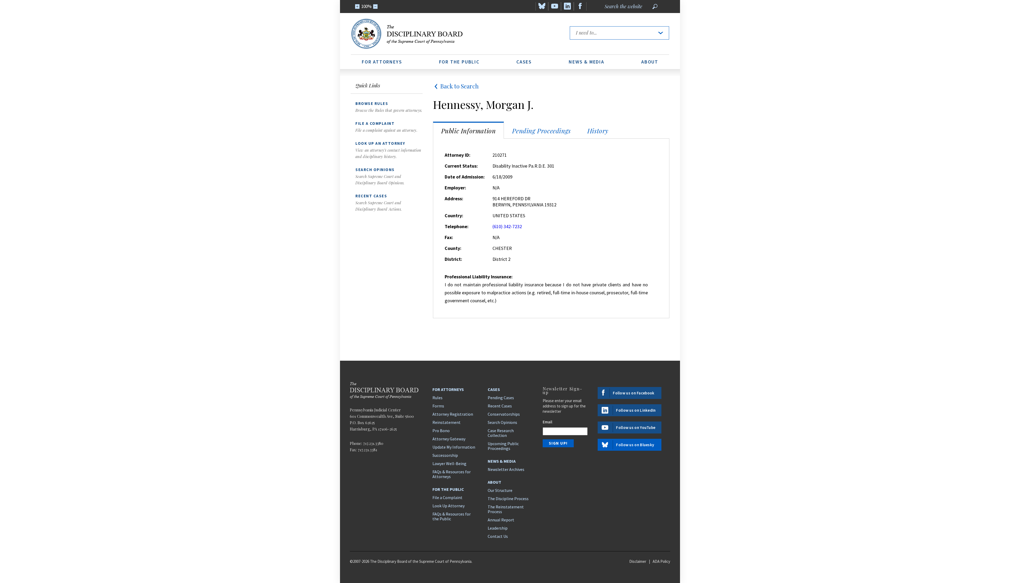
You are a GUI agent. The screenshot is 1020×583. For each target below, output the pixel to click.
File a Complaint (447, 497)
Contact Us (498, 536)
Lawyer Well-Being (449, 463)
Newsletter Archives (506, 469)
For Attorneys (382, 62)
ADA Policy (661, 561)
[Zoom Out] (375, 6)
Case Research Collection (501, 433)
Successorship (445, 455)
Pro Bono (441, 430)
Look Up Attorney (448, 505)
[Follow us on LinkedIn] (567, 6)
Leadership (498, 528)
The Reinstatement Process (506, 509)
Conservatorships (504, 414)
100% (366, 6)
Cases (524, 62)
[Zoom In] (357, 6)
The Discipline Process (508, 498)
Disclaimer (637, 561)
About (649, 62)
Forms (438, 405)
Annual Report (501, 519)
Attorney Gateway (448, 438)
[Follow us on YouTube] (554, 6)
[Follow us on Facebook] (580, 6)
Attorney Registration (452, 414)
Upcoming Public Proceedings (503, 446)
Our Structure (500, 490)
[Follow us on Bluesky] (542, 6)
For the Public (459, 62)
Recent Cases (500, 405)
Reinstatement (446, 422)
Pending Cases (501, 397)
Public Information (468, 130)
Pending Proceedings (541, 130)
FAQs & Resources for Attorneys (451, 474)
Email (547, 421)
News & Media (586, 62)
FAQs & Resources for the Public (451, 516)
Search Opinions (502, 422)
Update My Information (453, 447)
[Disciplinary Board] (455, 33)
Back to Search (459, 86)
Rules (437, 397)
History (598, 130)
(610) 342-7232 (507, 226)
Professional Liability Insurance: (479, 277)
